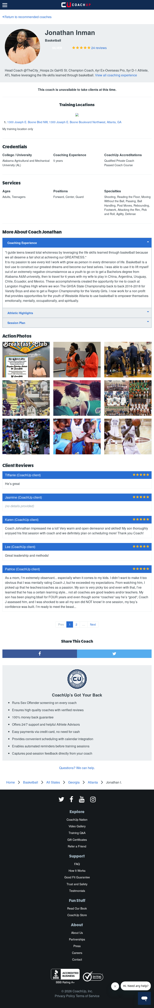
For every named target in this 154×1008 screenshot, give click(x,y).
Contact (77, 959)
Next (93, 624)
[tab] (77, 243)
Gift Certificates (77, 840)
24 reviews (99, 47)
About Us (77, 933)
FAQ (77, 864)
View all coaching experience (116, 75)
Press (77, 946)
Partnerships (77, 939)
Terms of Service (87, 996)
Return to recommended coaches (28, 16)
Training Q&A (77, 833)
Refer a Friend (77, 846)
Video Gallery (77, 826)
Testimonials (77, 891)
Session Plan (16, 323)
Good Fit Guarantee (77, 877)
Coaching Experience (22, 243)
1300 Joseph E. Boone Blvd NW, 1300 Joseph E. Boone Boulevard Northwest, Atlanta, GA (64, 122)
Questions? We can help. (77, 767)
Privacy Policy (65, 996)
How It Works (77, 871)
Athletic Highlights (20, 313)
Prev (61, 624)
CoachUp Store (77, 915)
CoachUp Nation (77, 819)
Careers (77, 953)
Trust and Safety (77, 884)
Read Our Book (77, 908)
